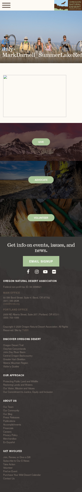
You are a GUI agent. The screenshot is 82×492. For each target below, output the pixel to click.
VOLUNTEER (41, 217)
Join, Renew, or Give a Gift (16, 457)
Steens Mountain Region (15, 362)
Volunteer (8, 467)
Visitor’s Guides (11, 366)
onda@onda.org (11, 303)
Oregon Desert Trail (13, 345)
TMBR (25, 330)
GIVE (41, 142)
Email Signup (41, 261)
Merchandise (9, 438)
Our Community (11, 410)
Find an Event (10, 471)
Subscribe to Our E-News (16, 460)
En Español (9, 442)
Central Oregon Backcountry (18, 355)
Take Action (9, 464)
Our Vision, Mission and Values (19, 388)
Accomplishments (12, 424)
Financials (8, 428)
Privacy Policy (10, 435)
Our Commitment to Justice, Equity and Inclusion (28, 391)
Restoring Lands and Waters (18, 385)
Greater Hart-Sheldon (14, 359)
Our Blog (7, 414)
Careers (7, 431)
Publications (9, 421)
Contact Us (9, 478)
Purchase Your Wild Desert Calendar (22, 474)
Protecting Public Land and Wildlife (20, 381)
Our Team (8, 406)
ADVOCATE (41, 179)
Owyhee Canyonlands (14, 348)
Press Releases (11, 417)
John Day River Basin (14, 352)
